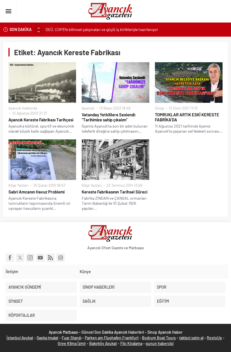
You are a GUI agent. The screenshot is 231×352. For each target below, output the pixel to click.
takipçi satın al (191, 337)
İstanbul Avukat (19, 337)
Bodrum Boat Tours (159, 337)
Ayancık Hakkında (22, 108)
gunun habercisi (160, 343)
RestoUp (214, 337)
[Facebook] (10, 257)
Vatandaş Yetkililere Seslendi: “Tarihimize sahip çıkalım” (109, 117)
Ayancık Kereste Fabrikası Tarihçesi (40, 119)
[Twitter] (20, 257)
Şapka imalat (47, 337)
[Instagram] (30, 257)
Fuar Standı (71, 337)
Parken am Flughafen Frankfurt (112, 337)
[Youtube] (40, 257)
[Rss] (50, 257)
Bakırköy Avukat (103, 343)
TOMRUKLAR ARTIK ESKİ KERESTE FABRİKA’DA (187, 117)
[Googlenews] (60, 257)
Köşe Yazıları (18, 185)
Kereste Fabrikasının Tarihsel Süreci (114, 191)
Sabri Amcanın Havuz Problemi (36, 191)
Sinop (159, 108)
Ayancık (88, 108)
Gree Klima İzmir (72, 343)
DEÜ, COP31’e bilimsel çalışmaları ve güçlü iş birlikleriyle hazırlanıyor (102, 29)
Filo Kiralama (131, 343)
